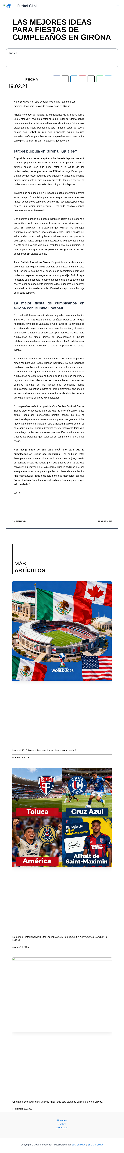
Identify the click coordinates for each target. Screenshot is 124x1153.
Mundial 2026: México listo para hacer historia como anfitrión (44, 750)
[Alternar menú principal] (118, 6)
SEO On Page (78, 1144)
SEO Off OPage (95, 1144)
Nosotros (62, 1120)
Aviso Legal (62, 1127)
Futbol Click (27, 6)
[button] (114, 53)
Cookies (62, 1124)
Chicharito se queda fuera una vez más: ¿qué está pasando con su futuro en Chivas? (57, 1101)
